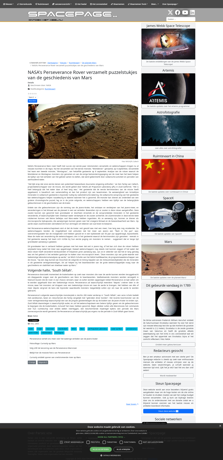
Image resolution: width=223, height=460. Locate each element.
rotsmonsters (46, 333)
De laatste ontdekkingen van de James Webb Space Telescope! (168, 62)
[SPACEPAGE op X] (170, 14)
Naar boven (131, 404)
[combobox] (180, 19)
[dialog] (111, 441)
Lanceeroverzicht (62, 4)
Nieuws (8, 4)
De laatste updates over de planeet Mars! (168, 277)
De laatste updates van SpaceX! (168, 234)
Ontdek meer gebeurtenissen (168, 344)
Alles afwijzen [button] (123, 449)
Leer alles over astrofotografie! (168, 148)
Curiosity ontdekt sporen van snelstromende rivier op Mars (55, 357)
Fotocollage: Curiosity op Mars (43, 343)
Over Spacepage (169, 4)
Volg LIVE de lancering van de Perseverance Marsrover (53, 348)
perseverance (131, 329)
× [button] (220, 426)
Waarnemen (118, 4)
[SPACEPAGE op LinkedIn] (192, 14)
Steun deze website (167, 411)
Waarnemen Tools (138, 4)
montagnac (59, 333)
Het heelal (81, 4)
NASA (74, 329)
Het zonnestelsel (99, 4)
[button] (111, 437)
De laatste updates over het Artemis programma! (168, 106)
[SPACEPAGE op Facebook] (177, 14)
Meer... (154, 4)
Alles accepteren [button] (101, 449)
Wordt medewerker (168, 375)
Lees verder (142, 433)
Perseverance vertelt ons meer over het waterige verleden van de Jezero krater (64, 339)
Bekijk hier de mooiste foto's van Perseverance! (50, 352)
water (31, 329)
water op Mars (116, 329)
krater (39, 329)
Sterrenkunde (25, 4)
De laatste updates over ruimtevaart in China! (168, 192)
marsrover (50, 329)
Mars (82, 329)
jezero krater (33, 333)
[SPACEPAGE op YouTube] (185, 14)
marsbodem (62, 329)
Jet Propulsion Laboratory (97, 329)
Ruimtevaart (43, 4)
